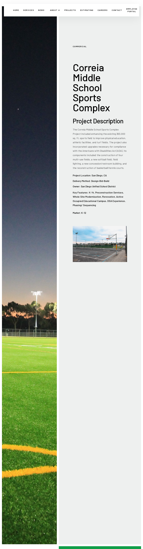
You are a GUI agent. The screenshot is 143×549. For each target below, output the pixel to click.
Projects (70, 10)
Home (16, 10)
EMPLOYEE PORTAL (131, 10)
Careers (103, 10)
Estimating (86, 10)
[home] (7, 10)
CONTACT (117, 10)
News (41, 10)
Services (28, 10)
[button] (55, 10)
